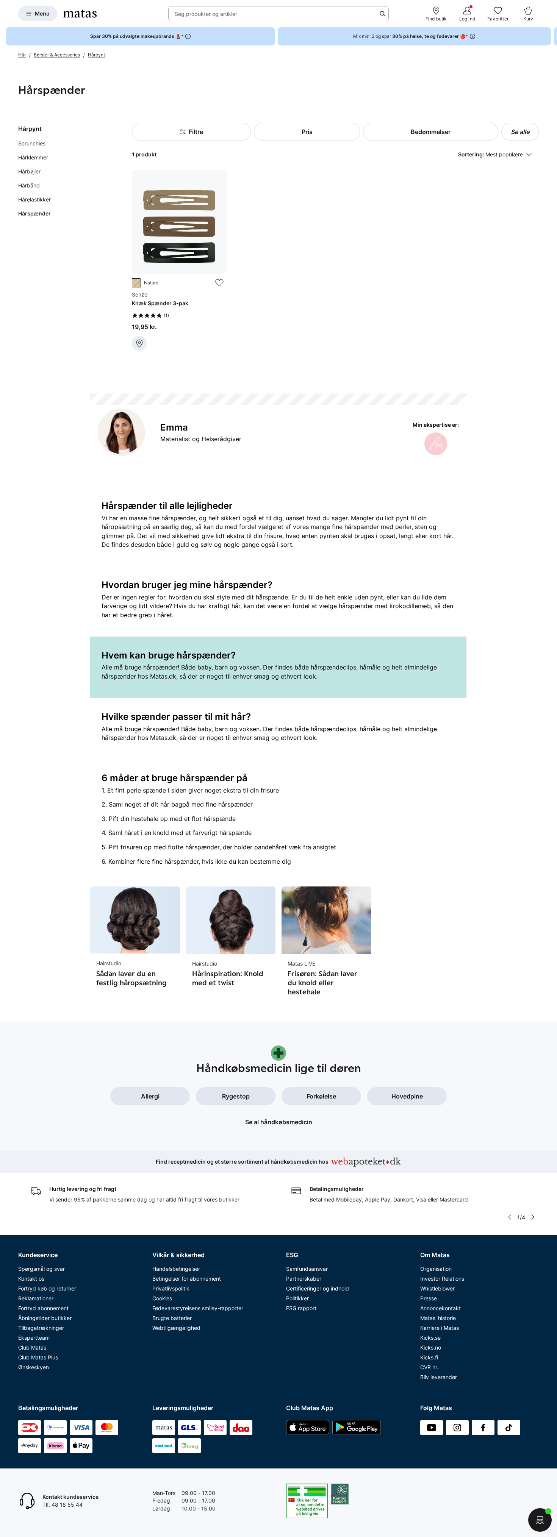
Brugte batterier (172, 1318)
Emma (174, 427)
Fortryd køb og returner (47, 1288)
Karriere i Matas (439, 1328)
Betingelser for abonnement (186, 1278)
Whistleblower (437, 1288)
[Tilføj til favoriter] (219, 282)
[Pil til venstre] (510, 1217)
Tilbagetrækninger (41, 1328)
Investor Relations (442, 1278)
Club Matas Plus (38, 1357)
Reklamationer (35, 1298)
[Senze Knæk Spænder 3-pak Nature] (179, 260)
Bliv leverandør (438, 1377)
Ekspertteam (34, 1337)
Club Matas (32, 1347)
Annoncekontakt (440, 1308)
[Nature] (136, 282)
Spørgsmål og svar (41, 1268)
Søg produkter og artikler (206, 14)
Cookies (162, 1298)
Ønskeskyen (33, 1367)
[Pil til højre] (551, 36)
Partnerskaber (303, 1278)
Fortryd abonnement (43, 1308)
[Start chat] (540, 1520)
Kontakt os (31, 1278)
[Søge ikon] (382, 14)
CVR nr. (429, 1367)
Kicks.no (430, 1347)
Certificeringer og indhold (317, 1288)
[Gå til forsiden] (80, 13)
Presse (428, 1298)
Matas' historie (438, 1318)
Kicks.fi (429, 1357)
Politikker (297, 1298)
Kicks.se (430, 1337)
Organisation (436, 1268)
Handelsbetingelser (176, 1268)
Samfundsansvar (307, 1268)
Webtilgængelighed (176, 1328)
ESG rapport (301, 1308)
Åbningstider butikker (45, 1318)
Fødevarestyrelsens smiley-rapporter (197, 1308)
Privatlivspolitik (170, 1288)
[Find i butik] (139, 343)
